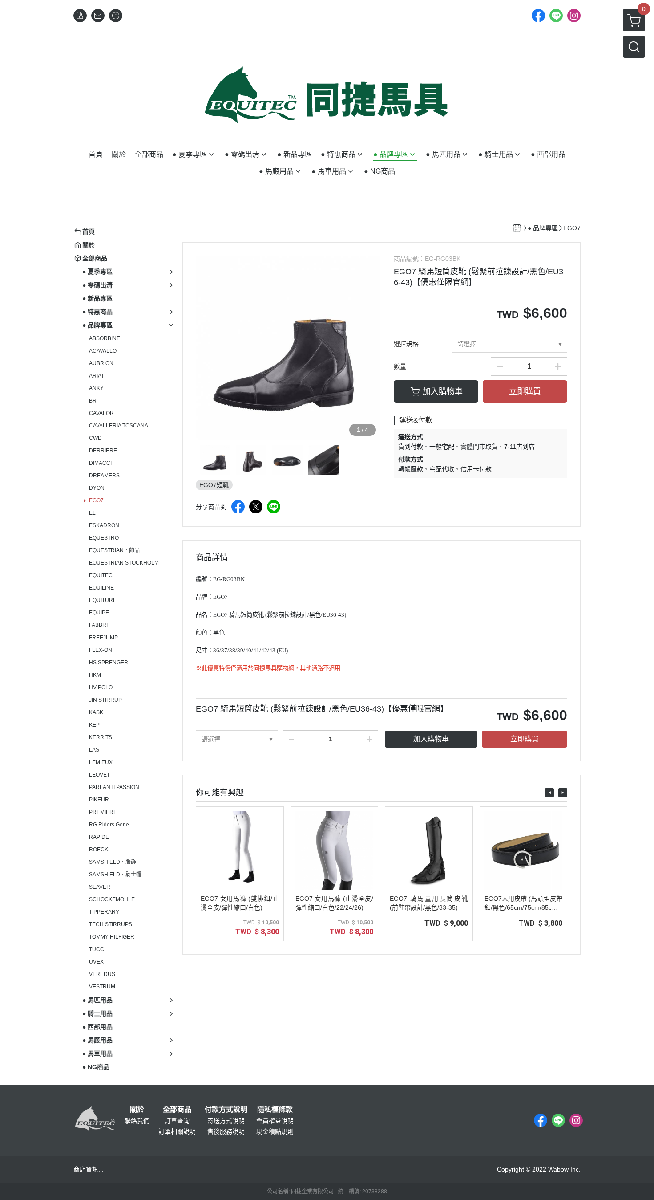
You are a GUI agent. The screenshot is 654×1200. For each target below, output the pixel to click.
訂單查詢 (177, 1121)
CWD (95, 438)
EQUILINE (101, 588)
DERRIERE (103, 450)
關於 (137, 1109)
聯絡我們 (137, 1121)
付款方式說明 (226, 1109)
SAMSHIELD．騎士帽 (115, 874)
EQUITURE (103, 600)
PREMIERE (103, 812)
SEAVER (99, 887)
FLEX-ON (100, 650)
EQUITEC (101, 575)
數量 (400, 366)
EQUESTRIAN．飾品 (114, 550)
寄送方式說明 (226, 1121)
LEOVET (99, 775)
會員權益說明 (275, 1121)
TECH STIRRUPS (110, 924)
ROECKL (100, 849)
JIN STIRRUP (105, 700)
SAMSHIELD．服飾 (112, 862)
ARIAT (96, 376)
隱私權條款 (275, 1109)
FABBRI (98, 625)
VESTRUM (102, 987)
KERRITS (100, 737)
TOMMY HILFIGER (111, 937)
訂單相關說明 (177, 1131)
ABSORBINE (104, 338)
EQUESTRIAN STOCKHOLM (124, 563)
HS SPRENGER (108, 662)
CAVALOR (101, 413)
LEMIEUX (101, 762)
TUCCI (97, 949)
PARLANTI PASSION (114, 787)
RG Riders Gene (109, 825)
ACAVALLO (103, 351)
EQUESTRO (104, 538)
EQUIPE (99, 613)
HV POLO (101, 687)
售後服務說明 (226, 1131)
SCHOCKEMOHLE (112, 899)
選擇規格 (406, 343)
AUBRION (101, 363)
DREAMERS (104, 475)
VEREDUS (102, 974)
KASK (96, 712)
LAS (94, 750)
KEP (94, 725)
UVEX (96, 962)
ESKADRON (104, 525)
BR (93, 401)
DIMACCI (100, 463)
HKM (95, 675)
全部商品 (177, 1109)
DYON (97, 488)
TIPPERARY (104, 912)
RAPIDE (99, 837)
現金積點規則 (275, 1131)
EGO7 (96, 500)
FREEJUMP (103, 638)
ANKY (96, 388)
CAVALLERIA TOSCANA (118, 426)
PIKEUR (99, 800)
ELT (93, 513)
